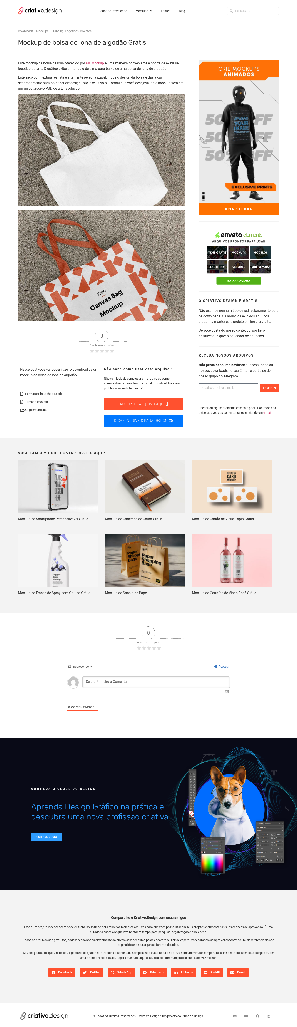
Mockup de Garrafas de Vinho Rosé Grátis (224, 593)
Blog (182, 11)
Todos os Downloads (113, 11)
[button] (61, 972)
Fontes (165, 11)
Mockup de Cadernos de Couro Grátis (133, 519)
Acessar (223, 666)
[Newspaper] (234, 1016)
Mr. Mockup (95, 63)
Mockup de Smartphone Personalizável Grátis (53, 519)
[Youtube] (246, 1016)
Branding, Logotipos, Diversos (71, 31)
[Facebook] (257, 1016)
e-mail (267, 412)
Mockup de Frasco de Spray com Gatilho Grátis (54, 593)
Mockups (142, 11)
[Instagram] (268, 1016)
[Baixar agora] (238, 258)
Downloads (25, 31)
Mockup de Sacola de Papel (126, 593)
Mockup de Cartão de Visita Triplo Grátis (223, 519)
